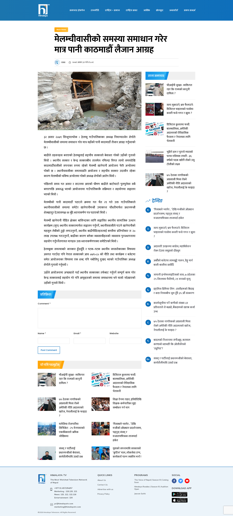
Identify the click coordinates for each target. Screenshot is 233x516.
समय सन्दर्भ (189, 10)
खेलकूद (159, 10)
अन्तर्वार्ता (173, 10)
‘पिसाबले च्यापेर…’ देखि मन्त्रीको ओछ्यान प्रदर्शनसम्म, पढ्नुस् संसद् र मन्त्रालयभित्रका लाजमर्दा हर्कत (174, 213)
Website (114, 333)
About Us (101, 480)
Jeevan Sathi (140, 493)
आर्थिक (146, 10)
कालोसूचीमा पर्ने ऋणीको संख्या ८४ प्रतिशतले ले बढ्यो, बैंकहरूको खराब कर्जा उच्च (174, 307)
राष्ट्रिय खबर (131, 10)
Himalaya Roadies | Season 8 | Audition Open (151, 487)
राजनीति (95, 10)
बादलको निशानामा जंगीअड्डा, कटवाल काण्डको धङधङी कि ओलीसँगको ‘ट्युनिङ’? (172, 344)
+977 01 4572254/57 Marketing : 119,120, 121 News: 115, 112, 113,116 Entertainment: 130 (65, 493)
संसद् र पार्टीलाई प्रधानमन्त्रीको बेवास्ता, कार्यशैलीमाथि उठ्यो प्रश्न (173, 360)
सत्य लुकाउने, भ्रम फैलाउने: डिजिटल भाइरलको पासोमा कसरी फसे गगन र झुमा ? (174, 232)
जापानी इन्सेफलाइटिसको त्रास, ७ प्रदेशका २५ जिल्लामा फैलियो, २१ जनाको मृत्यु (174, 276)
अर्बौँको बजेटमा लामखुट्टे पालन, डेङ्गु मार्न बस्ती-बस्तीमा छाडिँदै (173, 262)
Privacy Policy (103, 494)
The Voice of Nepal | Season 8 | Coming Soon (151, 481)
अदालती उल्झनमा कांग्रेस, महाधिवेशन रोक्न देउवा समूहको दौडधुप (172, 248)
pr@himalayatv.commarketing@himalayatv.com (67, 505)
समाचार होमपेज (77, 10)
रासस (63, 62)
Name (42, 333)
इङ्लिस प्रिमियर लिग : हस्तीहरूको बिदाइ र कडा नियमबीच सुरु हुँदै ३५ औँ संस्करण (174, 290)
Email (77, 333)
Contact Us (102, 485)
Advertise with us (105, 489)
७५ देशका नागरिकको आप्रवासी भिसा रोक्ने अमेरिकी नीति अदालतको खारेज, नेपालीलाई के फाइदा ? (172, 325)
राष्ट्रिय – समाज (112, 10)
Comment (44, 303)
